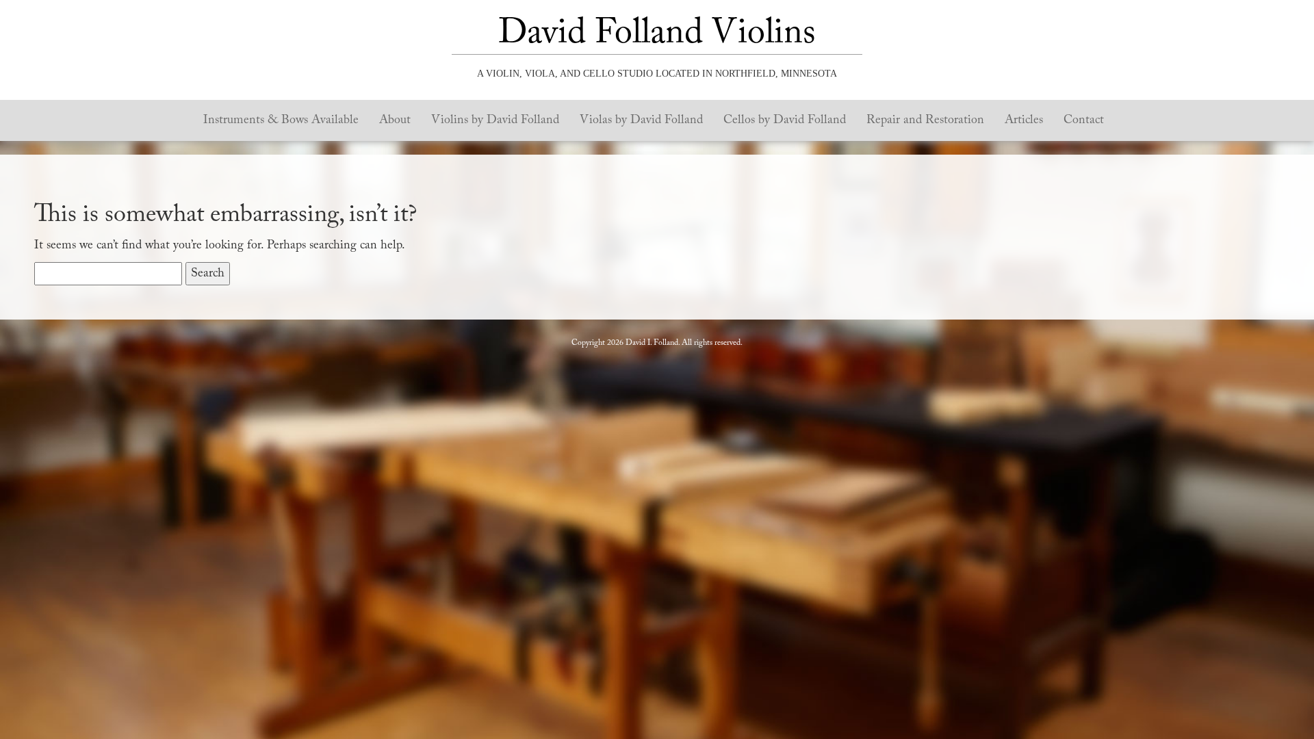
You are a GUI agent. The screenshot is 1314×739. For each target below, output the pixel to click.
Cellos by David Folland (784, 120)
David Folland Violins (657, 34)
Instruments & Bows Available (281, 120)
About (395, 120)
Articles (1024, 120)
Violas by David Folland (641, 120)
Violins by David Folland (495, 120)
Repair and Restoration (925, 120)
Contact (1084, 120)
